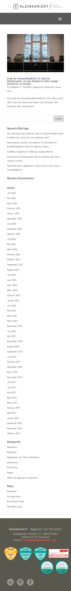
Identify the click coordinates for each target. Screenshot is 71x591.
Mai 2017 (11, 392)
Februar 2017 (13, 407)
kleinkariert (12, 462)
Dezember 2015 (14, 423)
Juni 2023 (11, 280)
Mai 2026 (11, 198)
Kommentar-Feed (15, 501)
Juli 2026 (11, 193)
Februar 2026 (13, 208)
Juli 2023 (11, 274)
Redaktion (14, 87)
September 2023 (15, 264)
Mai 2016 (11, 412)
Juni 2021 (11, 331)
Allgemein (49, 87)
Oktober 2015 (13, 433)
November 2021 (14, 326)
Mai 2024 (11, 244)
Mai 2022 (11, 310)
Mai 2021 (11, 336)
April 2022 (12, 315)
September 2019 (15, 351)
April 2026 (12, 203)
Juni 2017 (11, 387)
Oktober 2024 (13, 233)
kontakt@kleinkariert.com (40, 540)
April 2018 (12, 372)
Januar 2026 (13, 213)
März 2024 (12, 249)
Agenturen (38, 87)
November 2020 (14, 341)
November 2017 (14, 377)
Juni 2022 (11, 305)
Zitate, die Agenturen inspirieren (22, 477)
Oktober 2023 (13, 259)
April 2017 (12, 397)
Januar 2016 (13, 418)
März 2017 (12, 402)
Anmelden (12, 491)
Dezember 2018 (14, 366)
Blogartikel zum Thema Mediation (23, 457)
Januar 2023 (13, 300)
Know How (12, 467)
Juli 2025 (11, 223)
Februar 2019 (13, 361)
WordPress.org (14, 506)
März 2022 (12, 320)
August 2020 (13, 346)
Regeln (10, 472)
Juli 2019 (11, 356)
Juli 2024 (11, 239)
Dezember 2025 (14, 218)
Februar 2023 (13, 295)
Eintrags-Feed (13, 496)
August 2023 (13, 269)
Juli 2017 (11, 382)
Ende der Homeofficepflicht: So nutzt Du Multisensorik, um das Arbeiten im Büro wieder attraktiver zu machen (32, 81)
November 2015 (14, 428)
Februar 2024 (13, 254)
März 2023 (12, 290)
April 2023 (12, 285)
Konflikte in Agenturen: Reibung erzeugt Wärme (30, 151)
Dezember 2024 (14, 228)
